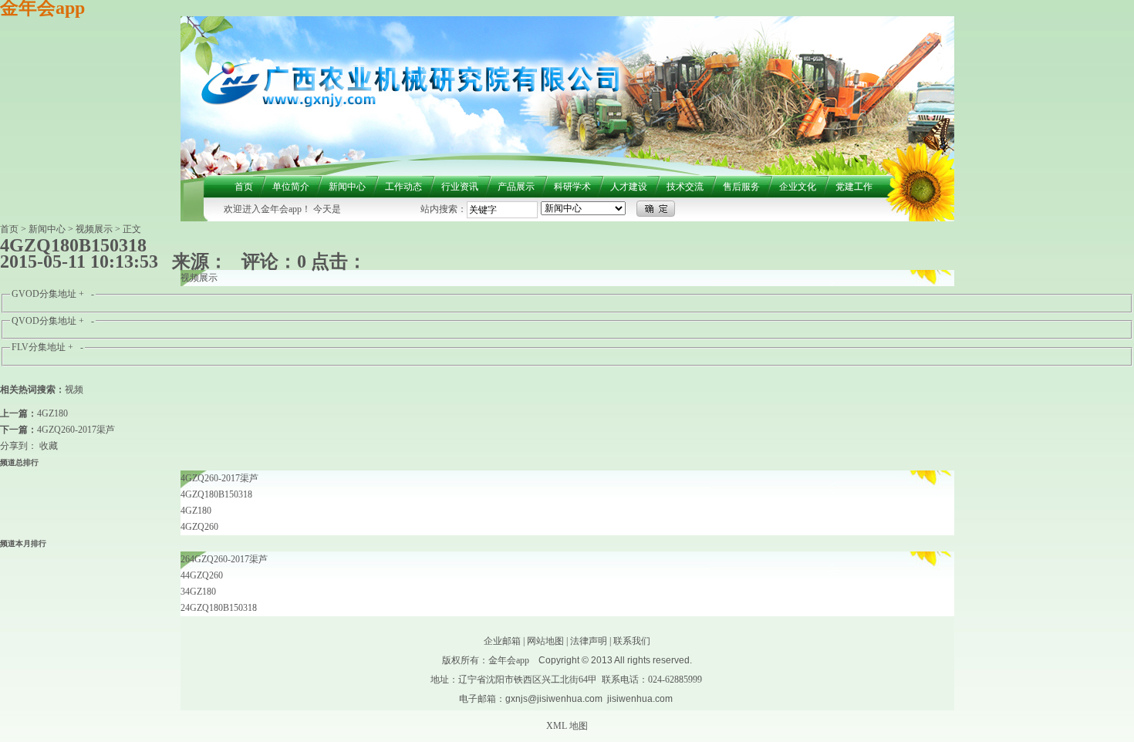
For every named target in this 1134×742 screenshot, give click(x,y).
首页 (244, 186)
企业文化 (797, 186)
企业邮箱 (502, 641)
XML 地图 (567, 725)
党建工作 (853, 186)
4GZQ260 (199, 526)
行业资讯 (459, 186)
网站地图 (545, 641)
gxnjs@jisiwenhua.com (553, 698)
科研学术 (572, 186)
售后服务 (741, 186)
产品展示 (516, 186)
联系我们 (631, 641)
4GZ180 (52, 413)
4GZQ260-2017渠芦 (76, 429)
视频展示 (94, 229)
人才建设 (628, 186)
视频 (74, 389)
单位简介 (290, 186)
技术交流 (685, 186)
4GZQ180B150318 (216, 494)
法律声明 (588, 641)
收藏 (48, 445)
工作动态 (403, 186)
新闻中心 (347, 186)
